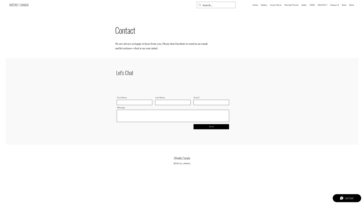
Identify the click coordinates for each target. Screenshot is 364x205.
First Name (122, 98)
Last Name (160, 98)
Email (196, 98)
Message (121, 107)
